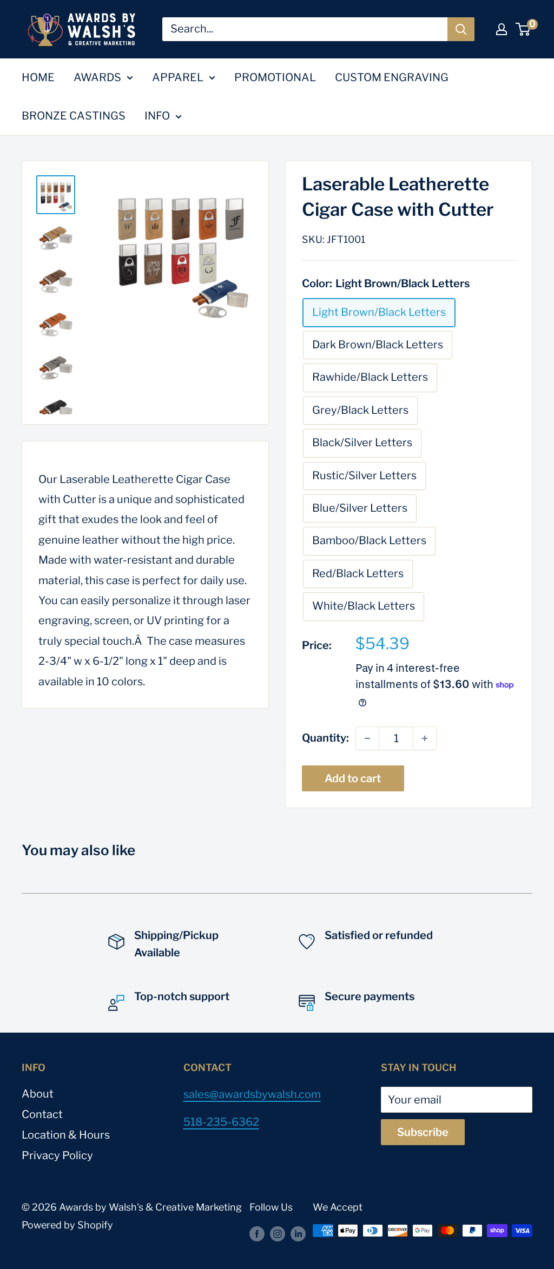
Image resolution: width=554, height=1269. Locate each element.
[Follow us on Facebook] (257, 1233)
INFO (157, 115)
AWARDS (97, 77)
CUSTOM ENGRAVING (392, 77)
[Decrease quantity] (367, 738)
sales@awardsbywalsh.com (252, 1094)
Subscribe (423, 1132)
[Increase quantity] (424, 738)
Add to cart (353, 778)
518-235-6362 (221, 1121)
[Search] (460, 29)
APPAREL (177, 77)
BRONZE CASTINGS (74, 115)
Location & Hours (66, 1134)
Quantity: (325, 737)
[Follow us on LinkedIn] (298, 1233)
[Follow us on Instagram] (277, 1233)
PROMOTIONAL (275, 77)
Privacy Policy (57, 1155)
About (38, 1093)
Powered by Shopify (67, 1225)
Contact (42, 1114)
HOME (38, 77)
